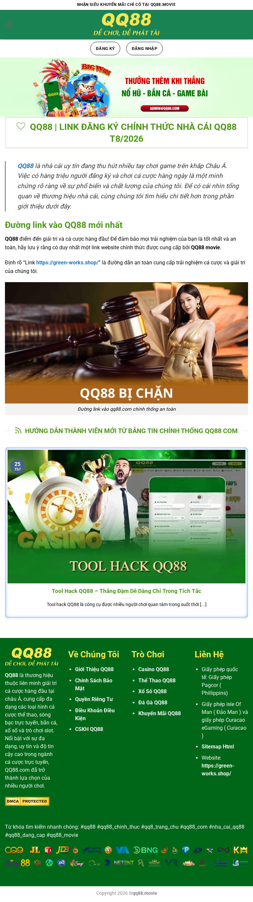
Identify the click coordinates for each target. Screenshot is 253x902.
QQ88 (25, 166)
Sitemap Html (218, 747)
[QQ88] (126, 24)
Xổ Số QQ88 (152, 691)
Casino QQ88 (153, 669)
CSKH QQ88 (89, 729)
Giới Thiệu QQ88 (94, 669)
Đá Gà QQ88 (152, 702)
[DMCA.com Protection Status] (27, 801)
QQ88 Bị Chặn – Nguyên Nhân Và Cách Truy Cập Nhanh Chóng (133, 591)
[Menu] (9, 24)
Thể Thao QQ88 (157, 680)
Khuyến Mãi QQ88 (159, 713)
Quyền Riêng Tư (94, 699)
